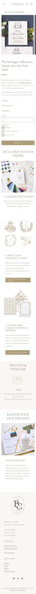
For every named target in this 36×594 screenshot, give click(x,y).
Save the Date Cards (10, 546)
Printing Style (5, 124)
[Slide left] (13, 58)
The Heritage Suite (25, 83)
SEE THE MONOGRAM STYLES (17, 280)
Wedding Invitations (10, 548)
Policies (6, 568)
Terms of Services (9, 571)
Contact (6, 563)
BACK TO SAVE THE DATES (14, 12)
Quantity (4, 116)
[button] (4, 4)
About (6, 566)
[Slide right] (22, 58)
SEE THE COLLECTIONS (17, 352)
